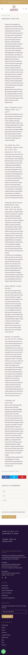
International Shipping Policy (8, 598)
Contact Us (4, 632)
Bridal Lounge (5, 625)
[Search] (23, 8)
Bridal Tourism (5, 637)
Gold (3, 642)
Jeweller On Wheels (6, 635)
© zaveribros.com (14, 651)
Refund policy (5, 595)
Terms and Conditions (6, 593)
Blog (3, 640)
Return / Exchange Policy (7, 590)
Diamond (4, 645)
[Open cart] (26, 8)
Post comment (9, 516)
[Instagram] (5, 578)
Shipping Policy (5, 588)
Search (3, 630)
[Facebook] (2, 578)
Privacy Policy (5, 585)
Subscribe (7, 616)
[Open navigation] (2, 8)
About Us (4, 627)
